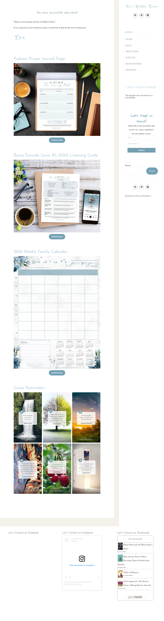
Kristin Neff (122, 588)
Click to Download (28, 439)
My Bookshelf (135, 539)
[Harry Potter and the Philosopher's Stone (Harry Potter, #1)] (120, 546)
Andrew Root (123, 567)
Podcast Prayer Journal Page (39, 59)
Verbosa (137, 196)
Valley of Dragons (131, 572)
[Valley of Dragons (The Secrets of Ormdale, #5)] (120, 573)
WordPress (147, 196)
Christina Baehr (129, 575)
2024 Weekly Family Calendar (40, 252)
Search (128, 165)
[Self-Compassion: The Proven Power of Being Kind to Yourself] (120, 582)
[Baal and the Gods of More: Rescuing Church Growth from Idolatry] (120, 557)
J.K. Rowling (123, 551)
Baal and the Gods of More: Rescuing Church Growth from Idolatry (133, 560)
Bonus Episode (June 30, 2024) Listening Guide (56, 155)
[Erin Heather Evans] (141, 6)
